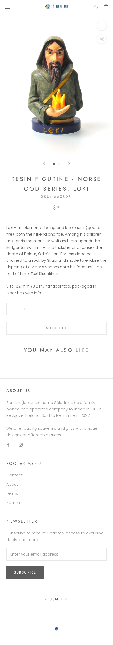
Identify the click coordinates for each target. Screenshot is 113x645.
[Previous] (44, 163)
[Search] (96, 6)
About (12, 484)
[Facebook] (8, 444)
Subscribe (25, 572)
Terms (12, 493)
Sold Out (56, 328)
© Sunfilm (56, 599)
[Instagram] (21, 444)
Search (13, 502)
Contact (14, 475)
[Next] (69, 163)
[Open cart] (106, 6)
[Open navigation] (7, 6)
